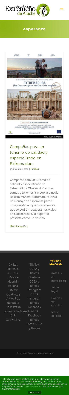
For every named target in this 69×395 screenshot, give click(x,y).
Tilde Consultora (45, 354)
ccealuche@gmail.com (20, 311)
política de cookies (33, 386)
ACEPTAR (34, 393)
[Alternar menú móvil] (62, 10)
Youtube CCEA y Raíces (34, 281)
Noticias (35, 169)
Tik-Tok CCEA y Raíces (34, 269)
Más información (18, 226)
